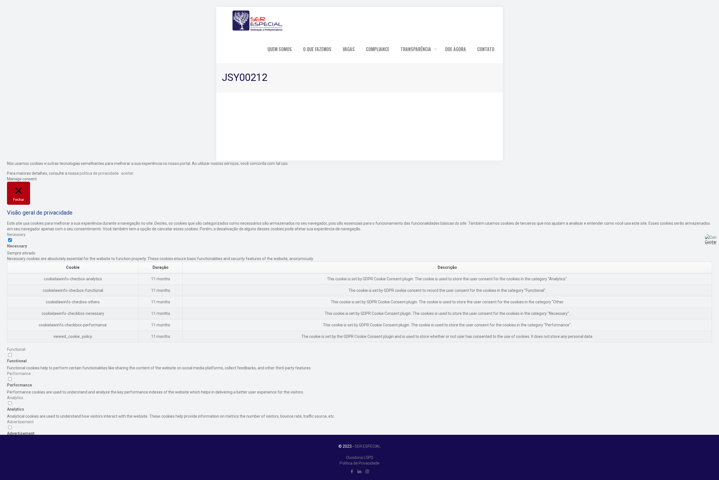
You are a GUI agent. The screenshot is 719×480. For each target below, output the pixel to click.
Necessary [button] (16, 234)
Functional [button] (16, 349)
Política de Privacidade (359, 463)
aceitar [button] (127, 173)
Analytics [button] (15, 397)
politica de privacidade (99, 173)
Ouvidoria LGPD (359, 457)
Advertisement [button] (20, 422)
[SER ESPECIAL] (256, 21)
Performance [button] (19, 373)
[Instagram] (367, 471)
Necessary (17, 246)
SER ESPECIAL (368, 446)
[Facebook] (352, 471)
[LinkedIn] (360, 471)
